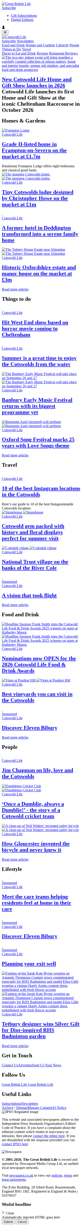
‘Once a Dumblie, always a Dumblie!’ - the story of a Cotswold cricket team (33, 810)
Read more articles (15, 289)
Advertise (25, 1065)
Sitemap (22, 1108)
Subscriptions (11, 1104)
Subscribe (9, 8)
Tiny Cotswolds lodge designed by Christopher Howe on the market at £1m (37, 198)
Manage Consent (40, 1108)
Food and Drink (13, 45)
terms (68, 1175)
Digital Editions (22, 20)
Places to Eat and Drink (19, 53)
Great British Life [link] (15, 1084)
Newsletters (25, 41)
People (74, 45)
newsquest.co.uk (21, 1175)
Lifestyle (62, 45)
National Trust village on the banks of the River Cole (35, 565)
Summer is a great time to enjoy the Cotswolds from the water (39, 361)
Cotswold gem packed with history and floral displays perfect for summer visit (33, 532)
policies (56, 1175)
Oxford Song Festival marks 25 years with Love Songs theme (38, 442)
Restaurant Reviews (63, 53)
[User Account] (41, 27)
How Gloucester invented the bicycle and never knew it (36, 847)
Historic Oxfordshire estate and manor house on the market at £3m (39, 273)
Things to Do (11, 49)
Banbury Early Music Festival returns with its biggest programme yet (37, 406)
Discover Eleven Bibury (29, 728)
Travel (26, 49)
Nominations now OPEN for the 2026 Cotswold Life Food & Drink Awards (39, 664)
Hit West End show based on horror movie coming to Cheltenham (35, 328)
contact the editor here (49, 1136)
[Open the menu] (5, 32)
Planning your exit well (29, 964)
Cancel (22, 1221)
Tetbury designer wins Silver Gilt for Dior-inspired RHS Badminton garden (40, 1030)
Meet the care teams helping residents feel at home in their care (36, 903)
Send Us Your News (46, 1065)
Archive (7, 1108)
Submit (8, 1221)
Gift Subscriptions (24, 16)
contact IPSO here (15, 1144)
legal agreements (14, 1179)
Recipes (42, 53)
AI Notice (59, 1108)
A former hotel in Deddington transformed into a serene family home (40, 234)
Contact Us (10, 1065)
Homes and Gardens (40, 45)
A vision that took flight (29, 595)
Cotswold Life (12, 134)
